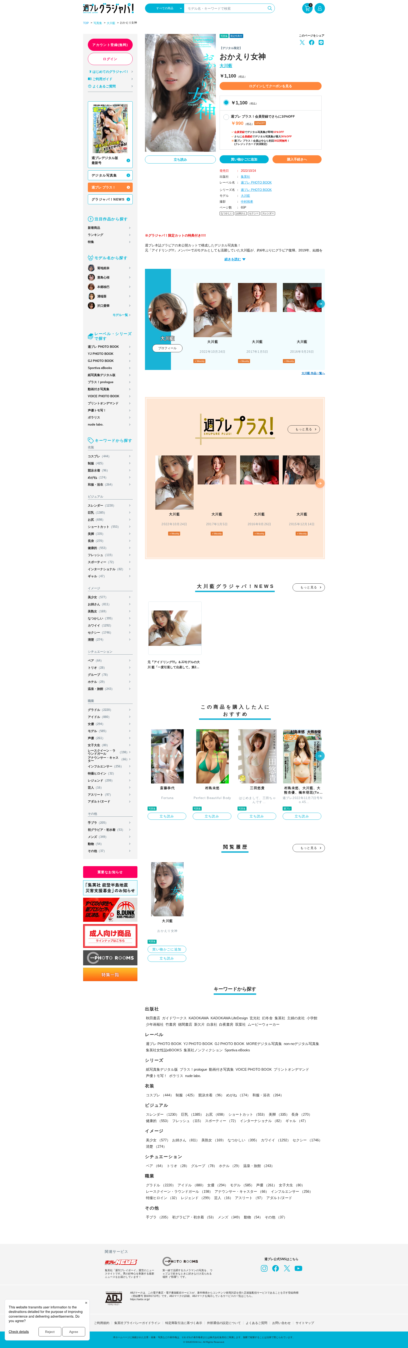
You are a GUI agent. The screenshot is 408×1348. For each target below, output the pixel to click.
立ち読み (180, 159)
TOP (86, 23)
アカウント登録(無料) (110, 45)
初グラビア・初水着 (106, 830)
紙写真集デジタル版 (101, 375)
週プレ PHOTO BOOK (103, 346)
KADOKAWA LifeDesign (229, 1018)
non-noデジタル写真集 (301, 1044)
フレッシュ (101, 555)
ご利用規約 (101, 1322)
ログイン (110, 59)
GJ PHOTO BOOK (101, 361)
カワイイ (100, 625)
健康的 (98, 548)
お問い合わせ (281, 1322)
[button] (321, 304)
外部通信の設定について (224, 1322)
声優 (96, 738)
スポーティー (102, 562)
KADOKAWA (199, 1018)
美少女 (98, 597)
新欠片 (199, 1024)
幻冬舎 (267, 1018)
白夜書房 (226, 1024)
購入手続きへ (297, 159)
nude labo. (95, 424)
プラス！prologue (100, 382)
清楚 (96, 639)
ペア (95, 660)
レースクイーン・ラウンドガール (108, 752)
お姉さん (99, 604)
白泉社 (212, 1024)
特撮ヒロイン (102, 773)
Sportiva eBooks (100, 368)
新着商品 (94, 227)
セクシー (100, 632)
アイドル (99, 717)
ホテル (97, 682)
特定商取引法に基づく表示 (183, 1322)
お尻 (96, 519)
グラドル (100, 710)
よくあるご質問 (104, 86)
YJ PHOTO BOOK (100, 354)
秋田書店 (153, 1018)
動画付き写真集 (98, 389)
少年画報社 (155, 1024)
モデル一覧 (120, 315)
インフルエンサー (105, 766)
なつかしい (101, 618)
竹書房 (171, 1024)
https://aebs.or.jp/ (140, 1299)
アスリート (100, 794)
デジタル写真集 (104, 175)
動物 (95, 844)
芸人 (95, 787)
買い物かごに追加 (244, 159)
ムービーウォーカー (264, 1024)
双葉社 (240, 1024)
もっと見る (303, 429)
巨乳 (97, 512)
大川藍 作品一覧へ (313, 373)
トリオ (97, 667)
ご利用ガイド (102, 79)
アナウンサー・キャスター (108, 759)
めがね (98, 477)
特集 (91, 242)
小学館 (312, 1018)
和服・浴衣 (101, 484)
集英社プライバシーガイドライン (137, 1322)
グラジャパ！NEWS (108, 199)
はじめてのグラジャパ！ (111, 72)
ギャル (97, 576)
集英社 (245, 176)
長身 (96, 541)
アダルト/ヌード (99, 801)
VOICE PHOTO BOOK (103, 396)
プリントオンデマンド (103, 403)
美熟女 (98, 611)
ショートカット (104, 527)
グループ (99, 674)
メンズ (98, 837)
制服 (96, 463)
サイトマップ (305, 1322)
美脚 (96, 534)
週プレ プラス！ (104, 187)
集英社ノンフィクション (203, 1050)
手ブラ (98, 822)
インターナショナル (106, 569)
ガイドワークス (174, 1018)
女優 (96, 724)
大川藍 (111, 23)
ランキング (95, 235)
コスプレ (99, 456)
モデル (98, 731)
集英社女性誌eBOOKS (164, 1050)
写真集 (98, 23)
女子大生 (99, 745)
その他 (97, 851)
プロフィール (167, 348)
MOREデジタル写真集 (264, 1044)
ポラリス (94, 417)
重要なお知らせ (110, 872)
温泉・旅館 (101, 689)
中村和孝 (247, 201)
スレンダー (102, 505)
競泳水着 (99, 470)
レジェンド (101, 780)
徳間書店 (185, 1024)
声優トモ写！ (97, 410)
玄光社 (255, 1018)
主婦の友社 (296, 1018)
